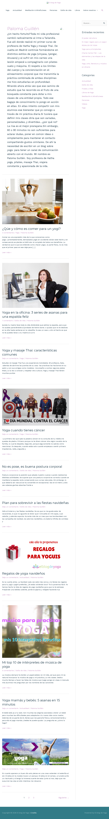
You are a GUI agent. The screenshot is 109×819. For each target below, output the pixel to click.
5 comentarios (8, 670)
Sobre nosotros (89, 10)
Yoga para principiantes (91, 49)
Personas (53, 10)
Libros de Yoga (88, 92)
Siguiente (63, 798)
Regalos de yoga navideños (23, 573)
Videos (84, 104)
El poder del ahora (89, 38)
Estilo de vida (66, 10)
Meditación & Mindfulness (35, 10)
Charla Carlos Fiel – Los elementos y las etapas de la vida (93, 56)
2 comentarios (8, 233)
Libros (77, 10)
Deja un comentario (10, 358)
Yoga (7, 10)
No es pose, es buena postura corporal (32, 467)
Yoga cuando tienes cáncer (23, 430)
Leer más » (6, 252)
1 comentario (7, 321)
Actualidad (17, 10)
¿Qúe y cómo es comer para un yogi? (31, 229)
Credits (34, 813)
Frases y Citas (87, 89)
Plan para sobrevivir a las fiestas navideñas (35, 503)
